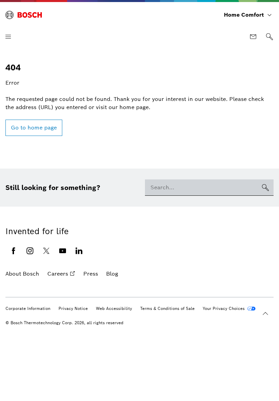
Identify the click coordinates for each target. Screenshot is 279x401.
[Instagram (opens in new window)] (30, 251)
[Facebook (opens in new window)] (13, 251)
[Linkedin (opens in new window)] (79, 251)
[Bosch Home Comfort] (23, 15)
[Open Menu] (8, 37)
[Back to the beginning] (265, 314)
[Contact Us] (253, 37)
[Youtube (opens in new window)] (62, 251)
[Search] (269, 37)
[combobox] (201, 187)
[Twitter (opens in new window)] (46, 251)
